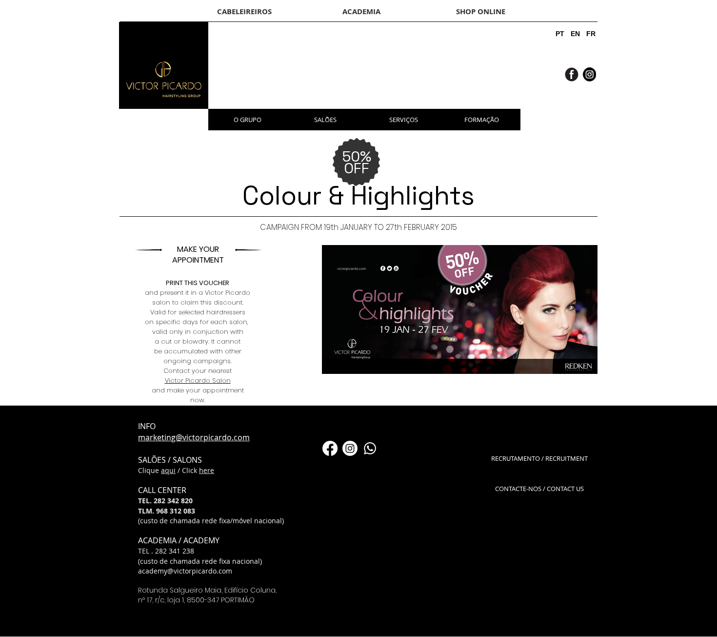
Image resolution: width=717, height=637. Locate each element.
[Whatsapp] (370, 448)
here (206, 470)
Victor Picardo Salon (198, 380)
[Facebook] (330, 448)
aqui (168, 470)
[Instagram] (350, 448)
